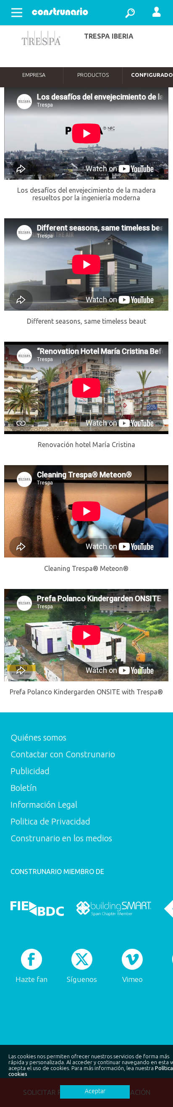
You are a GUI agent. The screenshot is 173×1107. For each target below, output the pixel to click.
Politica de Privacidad (50, 821)
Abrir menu (16, 12)
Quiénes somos (38, 737)
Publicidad (30, 771)
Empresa (33, 75)
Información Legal (43, 804)
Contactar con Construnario (62, 754)
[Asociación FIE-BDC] (37, 909)
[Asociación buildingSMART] (113, 909)
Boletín (23, 788)
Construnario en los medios (61, 838)
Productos (93, 75)
